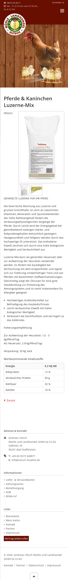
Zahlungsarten (15, 484)
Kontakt (10, 524)
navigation (62, 10)
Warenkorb (12, 516)
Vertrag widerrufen (16, 538)
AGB (8, 492)
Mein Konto (13, 520)
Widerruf (11, 496)
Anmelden (57, 2)
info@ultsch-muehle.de (25, 460)
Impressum (13, 532)
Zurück (11, 400)
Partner (10, 528)
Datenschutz (36, 565)
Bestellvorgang (15, 488)
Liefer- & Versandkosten (20, 480)
